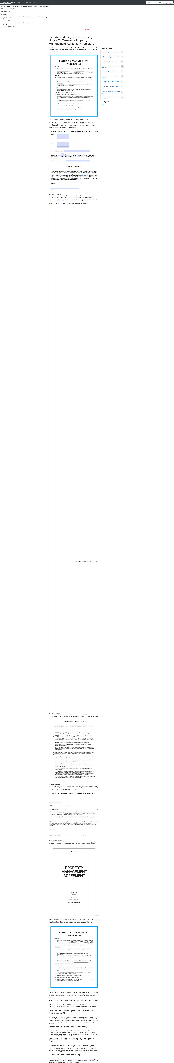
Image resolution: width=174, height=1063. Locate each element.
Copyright (36, 2)
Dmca (18, 2)
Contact (23, 2)
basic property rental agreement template (110, 97)
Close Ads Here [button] (5, 3)
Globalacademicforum (8, 2)
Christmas (103, 105)
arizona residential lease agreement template (111, 66)
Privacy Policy (29, 2)
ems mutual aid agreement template (111, 62)
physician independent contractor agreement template (110, 56)
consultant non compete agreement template (111, 81)
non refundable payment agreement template (111, 92)
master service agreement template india (111, 87)
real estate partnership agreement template (110, 76)
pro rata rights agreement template (111, 71)
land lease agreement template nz (110, 52)
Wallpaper (103, 104)
